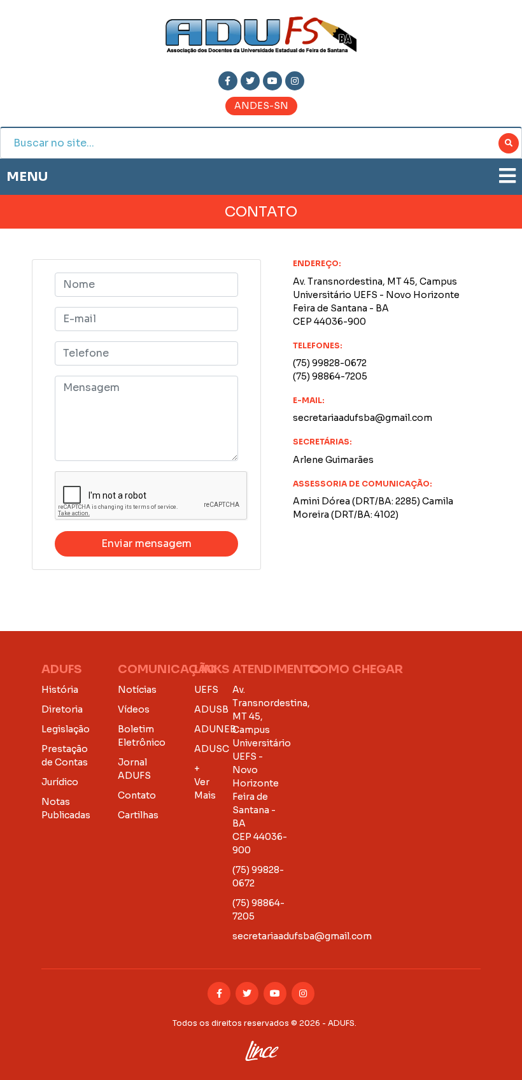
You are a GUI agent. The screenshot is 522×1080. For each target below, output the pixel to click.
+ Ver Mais (205, 782)
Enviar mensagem (146, 543)
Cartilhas (138, 815)
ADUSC (211, 749)
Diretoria (62, 709)
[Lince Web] (261, 1048)
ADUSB (211, 709)
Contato (137, 795)
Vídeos (134, 709)
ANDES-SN (261, 105)
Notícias (137, 689)
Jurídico (59, 782)
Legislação (65, 729)
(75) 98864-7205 (330, 376)
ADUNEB (215, 729)
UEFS (206, 689)
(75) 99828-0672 (330, 363)
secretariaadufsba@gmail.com (362, 417)
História (59, 689)
